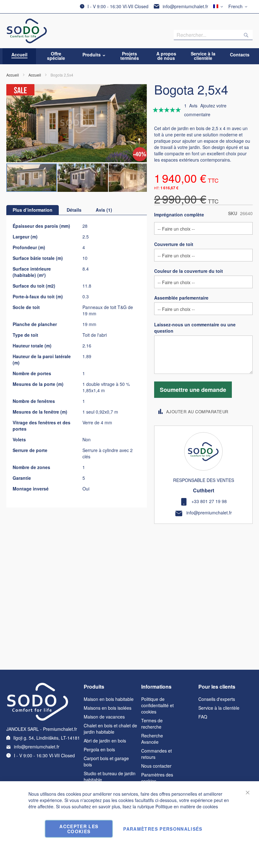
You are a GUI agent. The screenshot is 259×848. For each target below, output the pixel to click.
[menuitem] (19, 54)
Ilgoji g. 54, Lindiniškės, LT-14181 (46, 738)
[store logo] (27, 30)
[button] (239, 6)
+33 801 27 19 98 (209, 501)
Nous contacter (156, 766)
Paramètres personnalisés (162, 829)
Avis (103, 210)
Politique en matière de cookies (186, 806)
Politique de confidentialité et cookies (157, 705)
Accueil (12, 74)
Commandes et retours (156, 754)
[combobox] (213, 35)
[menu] (129, 56)
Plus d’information (32, 210)
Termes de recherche (152, 723)
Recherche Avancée (152, 738)
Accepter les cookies (78, 828)
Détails (74, 210)
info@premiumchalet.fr (185, 6)
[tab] (32, 210)
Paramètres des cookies (157, 777)
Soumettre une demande (193, 390)
